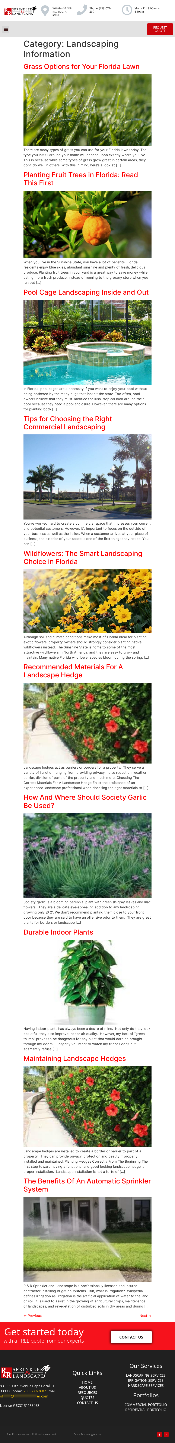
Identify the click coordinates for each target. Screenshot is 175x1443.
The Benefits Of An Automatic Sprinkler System (87, 1185)
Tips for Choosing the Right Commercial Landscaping (67, 423)
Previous (32, 1315)
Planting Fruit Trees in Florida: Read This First (80, 179)
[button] (5, 29)
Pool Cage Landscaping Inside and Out (86, 292)
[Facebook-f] (159, 1434)
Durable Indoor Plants (58, 932)
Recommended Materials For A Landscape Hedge (73, 671)
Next (146, 1315)
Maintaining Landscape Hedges (74, 1058)
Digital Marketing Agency (87, 1434)
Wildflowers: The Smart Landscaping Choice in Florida (82, 557)
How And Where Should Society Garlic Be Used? (85, 801)
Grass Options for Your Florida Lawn (81, 66)
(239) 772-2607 (100, 10)
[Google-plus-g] (166, 1434)
